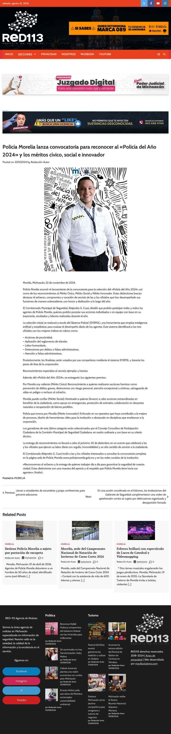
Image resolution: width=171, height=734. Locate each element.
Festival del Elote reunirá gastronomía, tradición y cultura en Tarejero (96, 651)
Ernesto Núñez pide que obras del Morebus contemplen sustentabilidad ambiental (71, 697)
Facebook (21, 671)
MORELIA (19, 478)
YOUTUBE (105, 54)
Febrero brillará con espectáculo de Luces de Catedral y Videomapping (140, 552)
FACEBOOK (87, 54)
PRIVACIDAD (49, 54)
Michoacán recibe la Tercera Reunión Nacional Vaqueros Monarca (117, 703)
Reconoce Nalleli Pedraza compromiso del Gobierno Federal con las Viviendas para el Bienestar (71, 631)
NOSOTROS (69, 54)
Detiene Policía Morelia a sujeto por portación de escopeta (28, 550)
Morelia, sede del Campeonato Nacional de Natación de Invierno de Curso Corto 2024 (83, 552)
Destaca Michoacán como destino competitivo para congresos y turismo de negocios (96, 707)
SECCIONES (25, 54)
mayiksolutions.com (146, 663)
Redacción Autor (40, 162)
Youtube (21, 700)
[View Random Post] (158, 54)
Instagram (21, 681)
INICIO (9, 54)
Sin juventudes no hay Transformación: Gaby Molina (71, 653)
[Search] (164, 54)
